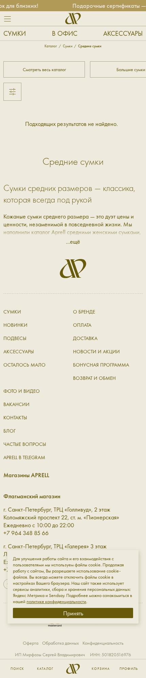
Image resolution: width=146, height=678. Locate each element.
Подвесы (14, 338)
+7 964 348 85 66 (26, 533)
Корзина (101, 669)
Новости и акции (96, 351)
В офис (64, 33)
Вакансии (16, 404)
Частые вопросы (24, 444)
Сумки (14, 33)
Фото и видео (21, 391)
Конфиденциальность (103, 643)
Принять (73, 613)
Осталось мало (24, 364)
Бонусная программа (101, 364)
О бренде (84, 311)
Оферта (30, 643)
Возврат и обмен (94, 378)
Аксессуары (123, 33)
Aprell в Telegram (24, 457)
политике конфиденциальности (56, 601)
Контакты (15, 417)
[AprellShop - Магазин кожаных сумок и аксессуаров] (73, 18)
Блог (9, 430)
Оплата (82, 325)
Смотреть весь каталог (44, 69)
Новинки (15, 325)
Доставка (85, 338)
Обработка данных (60, 643)
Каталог (45, 669)
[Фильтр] (12, 92)
